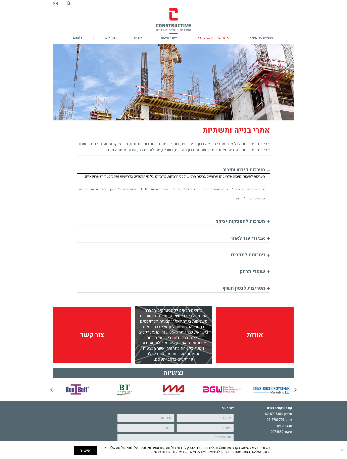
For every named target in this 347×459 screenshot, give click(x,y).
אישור (85, 450)
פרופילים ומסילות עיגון (123, 189)
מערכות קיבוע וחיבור (244, 169)
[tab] (173, 170)
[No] (342, 450)
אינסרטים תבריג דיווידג (215, 189)
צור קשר (109, 38)
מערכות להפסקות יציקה (240, 221)
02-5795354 (274, 414)
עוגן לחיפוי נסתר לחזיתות (250, 198)
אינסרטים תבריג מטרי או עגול (248, 189)
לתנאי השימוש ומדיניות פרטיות (171, 452)
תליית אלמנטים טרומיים (92, 189)
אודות (138, 38)
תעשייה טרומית (263, 38)
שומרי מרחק (252, 271)
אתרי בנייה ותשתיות (214, 38)
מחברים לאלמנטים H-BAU (154, 189)
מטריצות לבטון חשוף (243, 288)
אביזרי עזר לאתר (247, 238)
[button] (51, 389)
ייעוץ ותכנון (169, 38)
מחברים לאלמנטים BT (186, 189)
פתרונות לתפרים (248, 254)
